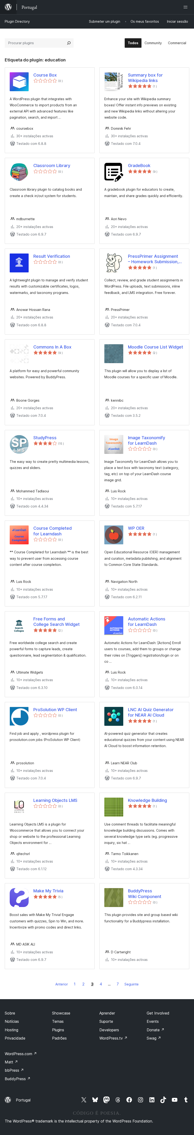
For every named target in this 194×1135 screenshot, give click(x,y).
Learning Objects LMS (55, 800)
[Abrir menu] (186, 7)
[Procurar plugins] (69, 43)
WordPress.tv (113, 1038)
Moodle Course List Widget (155, 346)
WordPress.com (21, 1053)
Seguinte (131, 984)
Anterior (61, 984)
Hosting (11, 1030)
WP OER (136, 528)
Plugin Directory (17, 21)
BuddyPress (18, 1078)
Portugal (23, 1100)
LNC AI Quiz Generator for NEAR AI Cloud (151, 712)
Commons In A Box (52, 346)
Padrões (59, 1038)
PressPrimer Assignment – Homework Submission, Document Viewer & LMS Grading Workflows (153, 259)
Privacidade (15, 1038)
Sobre (10, 1013)
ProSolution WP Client (55, 709)
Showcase (61, 1013)
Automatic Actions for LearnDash (146, 621)
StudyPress (45, 437)
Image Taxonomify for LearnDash (146, 440)
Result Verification (51, 256)
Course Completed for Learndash (52, 531)
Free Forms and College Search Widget (56, 621)
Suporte (106, 1021)
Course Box (45, 75)
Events (153, 1021)
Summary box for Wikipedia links (145, 78)
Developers (109, 1030)
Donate (155, 1030)
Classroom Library (51, 165)
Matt (11, 1062)
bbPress (14, 1070)
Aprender (107, 1013)
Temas (58, 1021)
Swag (154, 1038)
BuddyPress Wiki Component (144, 893)
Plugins (58, 1030)
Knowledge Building (147, 800)
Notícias (12, 1021)
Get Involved (158, 1013)
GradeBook (139, 165)
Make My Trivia (48, 890)
